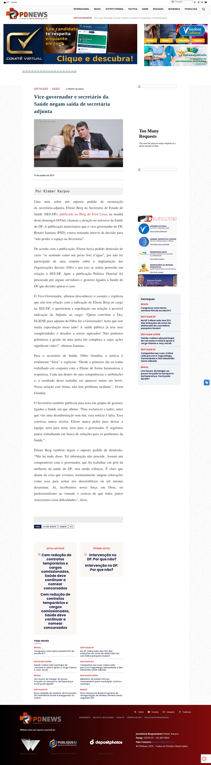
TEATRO (55, 655)
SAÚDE (56, 89)
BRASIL (90, 619)
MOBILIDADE (99, 642)
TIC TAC (79, 655)
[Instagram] (198, 2)
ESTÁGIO (68, 635)
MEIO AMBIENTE (69, 642)
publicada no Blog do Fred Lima (83, 214)
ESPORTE (57, 635)
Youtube (155, 712)
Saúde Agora (70, 653)
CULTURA (105, 624)
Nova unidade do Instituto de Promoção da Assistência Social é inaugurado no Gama (55, 695)
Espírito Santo (44, 635)
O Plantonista (47, 645)
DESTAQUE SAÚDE (89, 675)
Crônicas (94, 624)
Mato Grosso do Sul (50, 642)
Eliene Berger (49, 527)
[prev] (201, 18)
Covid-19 (67, 624)
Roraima (91, 650)
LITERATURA (81, 640)
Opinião (60, 645)
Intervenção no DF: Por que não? (101, 568)
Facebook (187, 712)
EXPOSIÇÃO (92, 635)
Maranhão (94, 640)
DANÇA (47, 627)
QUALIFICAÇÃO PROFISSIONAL (110, 648)
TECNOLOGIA (67, 655)
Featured (104, 635)
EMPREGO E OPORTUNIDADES (88, 632)
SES (71, 527)
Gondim (63, 527)
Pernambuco (110, 645)
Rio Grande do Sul (77, 650)
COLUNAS (45, 622)
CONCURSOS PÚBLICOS (82, 622)
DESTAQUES (41, 89)
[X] (202, 2)
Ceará (98, 619)
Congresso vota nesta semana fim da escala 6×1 (114, 18)
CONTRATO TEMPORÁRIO (49, 624)
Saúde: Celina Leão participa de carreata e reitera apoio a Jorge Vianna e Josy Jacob (55, 667)
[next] (206, 18)
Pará (81, 645)
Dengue (56, 627)
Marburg (105, 640)
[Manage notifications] (204, 758)
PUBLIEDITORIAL (86, 648)
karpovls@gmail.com (163, 742)
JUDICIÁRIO (68, 640)
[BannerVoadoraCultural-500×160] (176, 34)
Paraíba (89, 645)
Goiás (78, 637)
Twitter (141, 712)
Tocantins (90, 655)
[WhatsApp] (120, 175)
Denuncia (67, 627)
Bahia (81, 619)
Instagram (170, 712)
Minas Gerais (84, 642)
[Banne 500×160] (176, 56)
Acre (50, 619)
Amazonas (70, 619)
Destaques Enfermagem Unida (70, 629)
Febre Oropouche (56, 637)
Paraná (99, 645)
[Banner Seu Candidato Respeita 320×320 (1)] (157, 104)
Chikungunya (109, 619)
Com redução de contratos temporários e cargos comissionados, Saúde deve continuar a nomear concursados (55, 611)
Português (178, 2)
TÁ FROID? (44, 655)
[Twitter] (135, 712)
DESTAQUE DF (98, 627)
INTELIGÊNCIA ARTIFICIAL (95, 637)
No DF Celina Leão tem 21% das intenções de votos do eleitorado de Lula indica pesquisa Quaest (156, 324)
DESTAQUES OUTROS (95, 629)
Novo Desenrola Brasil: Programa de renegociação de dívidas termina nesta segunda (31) (101, 695)
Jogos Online (54, 640)
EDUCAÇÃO (56, 632)
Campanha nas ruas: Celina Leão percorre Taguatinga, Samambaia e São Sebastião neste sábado (101, 667)
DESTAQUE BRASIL (82, 627)
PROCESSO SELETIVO (67, 648)
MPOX (110, 642)
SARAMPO (48, 653)
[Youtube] (206, 2)
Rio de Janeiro (61, 650)
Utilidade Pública (105, 655)
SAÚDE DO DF (85, 653)
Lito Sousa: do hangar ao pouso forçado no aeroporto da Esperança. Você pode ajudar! (53, 681)
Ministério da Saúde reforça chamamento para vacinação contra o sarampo (101, 681)
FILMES (69, 637)
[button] (203, 9)
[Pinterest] (113, 175)
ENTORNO (108, 632)
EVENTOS (79, 635)
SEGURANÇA (99, 653)
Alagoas (59, 619)
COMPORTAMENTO (61, 622)
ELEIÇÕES (69, 632)
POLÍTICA (51, 648)
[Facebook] (195, 2)
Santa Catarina (105, 650)
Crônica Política (80, 624)
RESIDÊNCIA (46, 650)
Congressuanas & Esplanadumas (109, 622)
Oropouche (71, 645)
